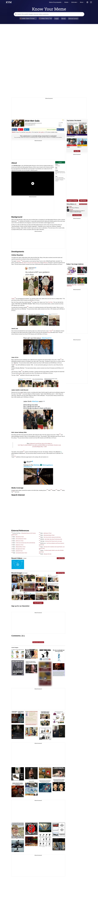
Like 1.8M (60, 129)
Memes (64, 18)
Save (21, 129)
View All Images (38, 602)
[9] (31, 301)
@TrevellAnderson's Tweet (21, 538)
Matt (34, 124)
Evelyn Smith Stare (71, 136)
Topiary (68, 147)
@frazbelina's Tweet (20, 536)
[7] (21, 393)
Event (60, 162)
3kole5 (71, 209)
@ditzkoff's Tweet (19, 550)
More (81, 2)
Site (82, 145)
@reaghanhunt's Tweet (20, 548)
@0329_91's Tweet (19, 540)
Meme (77, 134)
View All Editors (77, 215)
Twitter (12, 298)
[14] (47, 489)
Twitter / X (79, 147)
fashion (56, 180)
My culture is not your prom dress (29, 262)
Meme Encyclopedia (55, 2)
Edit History (83, 200)
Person (71, 145)
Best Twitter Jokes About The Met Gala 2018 (53, 539)
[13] (15, 456)
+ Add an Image (60, 572)
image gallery (28, 132)
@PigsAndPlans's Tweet (20, 546)
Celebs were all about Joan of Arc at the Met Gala (25, 542)
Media (66, 2)
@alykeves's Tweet (19, 544)
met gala (61, 179)
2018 (56, 168)
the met (56, 177)
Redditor (18, 261)
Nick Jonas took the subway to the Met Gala (52, 537)
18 (60, 125)
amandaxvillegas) (39, 445)
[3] (11, 538)
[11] (39, 532)
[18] (13, 491)
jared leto (63, 178)
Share (15, 129)
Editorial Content (73, 18)
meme (38, 262)
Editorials (74, 2)
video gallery (41, 132)
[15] (51, 489)
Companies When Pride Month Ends (71, 285)
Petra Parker (69, 274)
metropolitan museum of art (59, 178)
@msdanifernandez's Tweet (21, 552)
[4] (21, 370)
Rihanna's (45, 262)
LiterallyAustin (39, 123)
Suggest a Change (72, 200)
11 (60, 126)
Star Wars (50, 302)
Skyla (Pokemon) (80, 274)
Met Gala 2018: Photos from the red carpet (53, 541)
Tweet (27, 129)
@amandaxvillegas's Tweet (49, 535)
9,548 (61, 122)
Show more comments (38, 642)
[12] (39, 534)
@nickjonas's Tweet (47, 533)
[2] (60, 358)
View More (76, 151)
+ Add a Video (61, 558)
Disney (48, 332)
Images (56, 18)
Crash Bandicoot (80, 284)
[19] (21, 260)
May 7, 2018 (44, 446)
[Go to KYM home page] (9, 2)
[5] (19, 374)
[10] (27, 306)
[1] (17, 220)
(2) (75, 204)
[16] (56, 489)
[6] (52, 330)
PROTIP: (14, 132)
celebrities (57, 179)
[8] (15, 297)
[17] (61, 489)
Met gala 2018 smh (47, 554)
